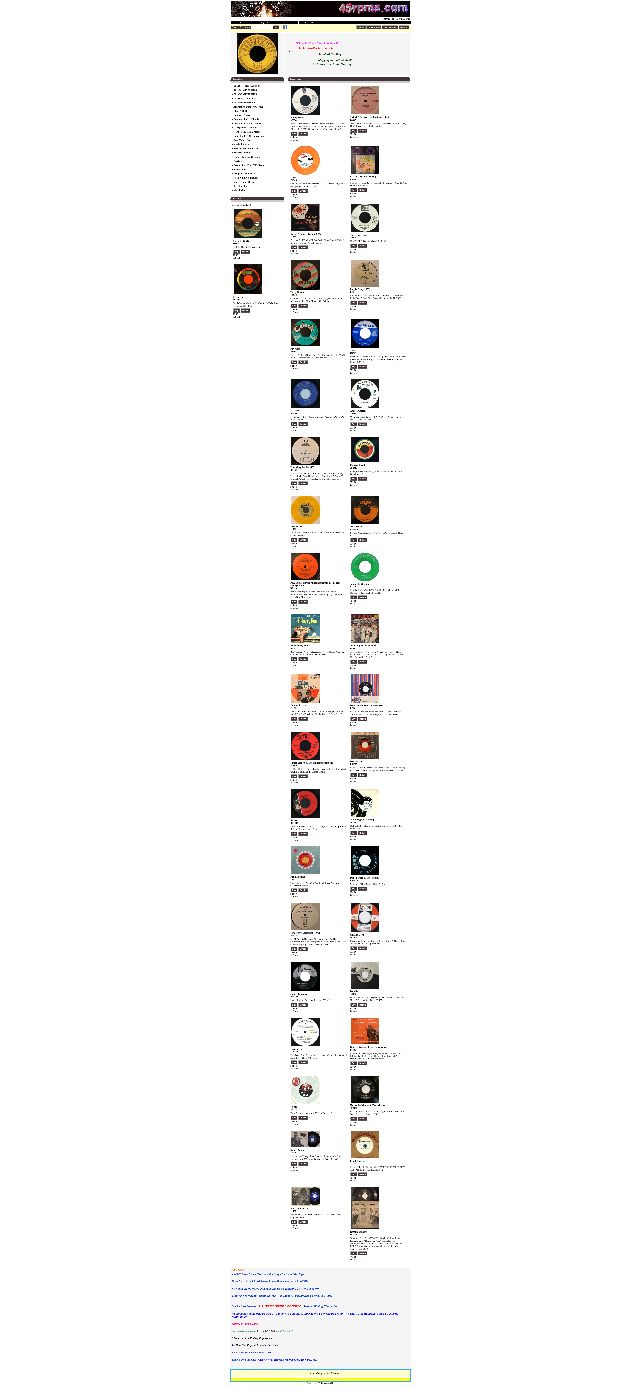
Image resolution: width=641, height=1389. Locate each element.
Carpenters (296, 1049)
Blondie (354, 991)
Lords (293, 177)
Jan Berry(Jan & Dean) (362, 819)
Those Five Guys (358, 235)
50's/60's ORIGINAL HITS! (247, 86)
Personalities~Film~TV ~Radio (249, 165)
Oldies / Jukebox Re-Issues (247, 157)
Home (241, 23)
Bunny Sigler (297, 117)
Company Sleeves (242, 115)
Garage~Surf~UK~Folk (245, 127)
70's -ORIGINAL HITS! (246, 94)
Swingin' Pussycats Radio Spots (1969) (369, 117)
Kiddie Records (241, 144)
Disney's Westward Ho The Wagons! (368, 1047)
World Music (240, 190)
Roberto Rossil (357, 465)
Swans (293, 820)
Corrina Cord (357, 935)
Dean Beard (356, 761)
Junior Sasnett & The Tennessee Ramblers (311, 763)
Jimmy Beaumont (299, 994)
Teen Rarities (240, 186)
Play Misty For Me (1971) (303, 467)
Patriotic (238, 161)
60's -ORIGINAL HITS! (246, 90)
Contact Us (309, 23)
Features (287, 23)
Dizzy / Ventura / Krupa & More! (307, 234)
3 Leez (353, 350)
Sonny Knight (297, 1150)
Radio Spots (240, 169)
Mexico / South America (246, 148)
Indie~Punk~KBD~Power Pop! (249, 136)
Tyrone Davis (239, 297)
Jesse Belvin (356, 526)
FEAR (293, 1107)
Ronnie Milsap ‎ (298, 877)
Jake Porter (296, 526)
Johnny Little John (359, 584)
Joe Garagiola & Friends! (363, 645)
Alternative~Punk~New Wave (248, 107)
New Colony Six (241, 241)
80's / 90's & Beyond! (244, 102)
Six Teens (295, 410)
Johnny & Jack (298, 705)
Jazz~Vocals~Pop (242, 140)
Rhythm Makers (358, 1232)
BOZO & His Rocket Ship (363, 176)
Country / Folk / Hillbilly (246, 119)
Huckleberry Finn (299, 645)
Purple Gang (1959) (360, 289)
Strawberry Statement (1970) (305, 933)
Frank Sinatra (357, 1161)
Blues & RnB (240, 111)
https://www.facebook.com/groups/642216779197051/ (288, 1359)
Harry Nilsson (297, 292)
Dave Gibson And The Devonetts (366, 705)
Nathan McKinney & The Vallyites (367, 1105)
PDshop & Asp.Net (326, 1383)
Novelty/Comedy (242, 152)
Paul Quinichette (299, 1208)
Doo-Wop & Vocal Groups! (247, 123)
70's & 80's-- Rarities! (245, 98)
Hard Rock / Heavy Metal (247, 132)
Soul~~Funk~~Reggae (244, 182)
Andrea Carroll (358, 411)
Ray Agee (295, 349)
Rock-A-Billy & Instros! (246, 178)
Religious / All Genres (244, 173)
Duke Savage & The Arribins (364, 878)
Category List (264, 23)
